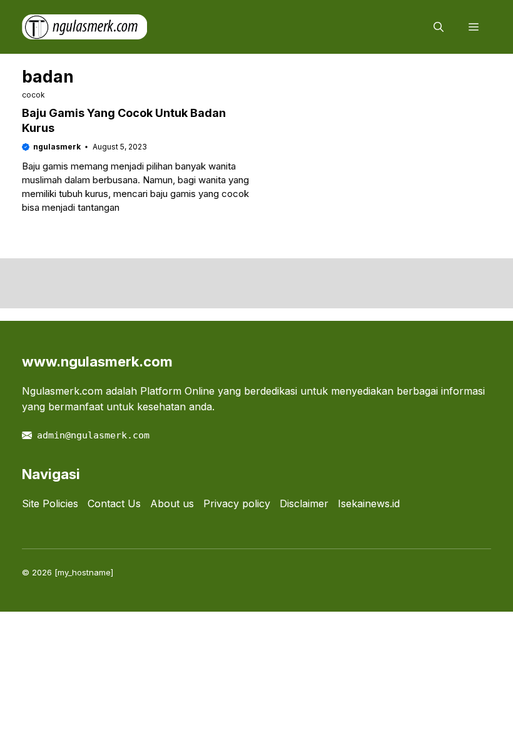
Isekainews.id (369, 503)
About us (172, 503)
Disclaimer (304, 503)
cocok (33, 94)
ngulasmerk (57, 146)
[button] (438, 27)
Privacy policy (236, 503)
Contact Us (114, 503)
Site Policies (50, 503)
